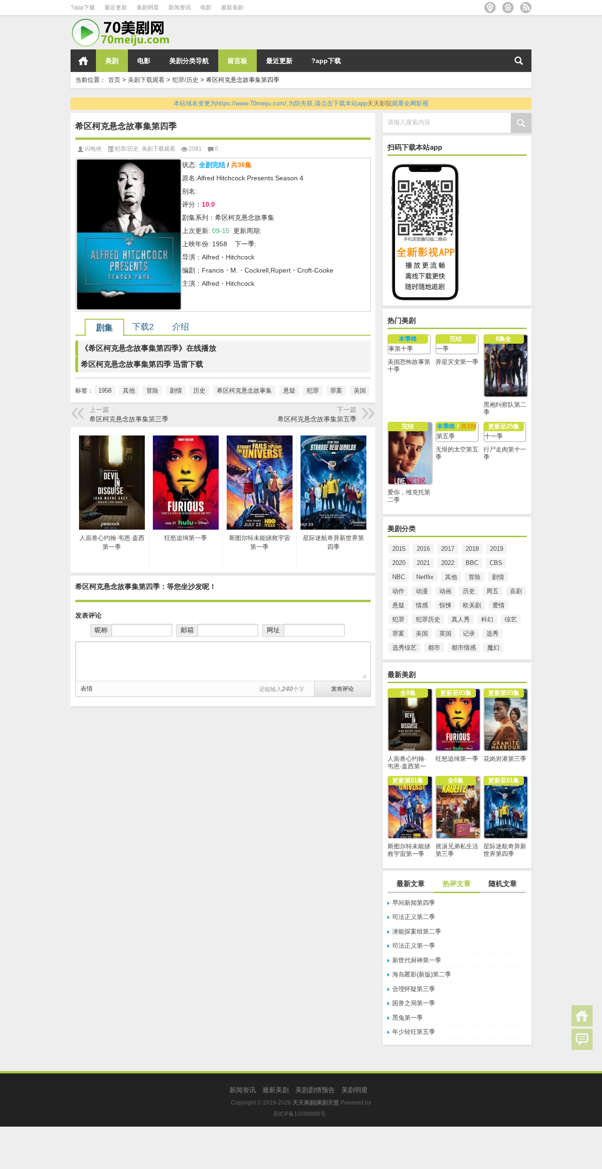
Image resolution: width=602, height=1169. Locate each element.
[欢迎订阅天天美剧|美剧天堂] (525, 7)
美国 (422, 633)
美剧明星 (147, 7)
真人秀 (461, 619)
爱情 (498, 605)
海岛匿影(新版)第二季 (421, 974)
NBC (398, 576)
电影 (206, 7)
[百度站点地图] (508, 7)
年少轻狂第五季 (413, 1031)
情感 (422, 605)
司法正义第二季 (413, 916)
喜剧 (516, 591)
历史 (469, 591)
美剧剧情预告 (315, 1090)
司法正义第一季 (413, 945)
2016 (423, 548)
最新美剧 (232, 7)
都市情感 (464, 647)
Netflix (425, 576)
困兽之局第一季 (413, 1003)
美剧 (112, 60)
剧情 (498, 576)
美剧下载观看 (146, 79)
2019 (496, 548)
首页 (83, 60)
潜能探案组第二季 (416, 931)
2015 (398, 548)
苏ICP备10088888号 (299, 1114)
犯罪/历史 (185, 79)
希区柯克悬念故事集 (244, 390)
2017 (447, 548)
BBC (472, 562)
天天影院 (379, 103)
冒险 (474, 576)
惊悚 (445, 605)
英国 (445, 633)
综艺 (511, 619)
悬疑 (398, 605)
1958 (104, 390)
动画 (445, 591)
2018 (472, 548)
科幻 (487, 619)
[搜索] (518, 60)
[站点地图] (490, 7)
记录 (469, 633)
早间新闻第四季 (413, 902)
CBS (496, 562)
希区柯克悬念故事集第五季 (316, 419)
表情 (86, 688)
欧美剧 (472, 605)
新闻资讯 (179, 7)
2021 (423, 562)
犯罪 (398, 619)
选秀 (492, 633)
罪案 (398, 633)
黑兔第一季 (407, 1017)
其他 (451, 576)
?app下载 (83, 7)
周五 (492, 591)
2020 (398, 562)
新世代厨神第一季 (416, 960)
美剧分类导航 (189, 60)
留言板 (237, 60)
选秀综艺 (404, 647)
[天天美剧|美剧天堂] (125, 21)
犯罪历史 (428, 619)
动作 (398, 591)
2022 (447, 562)
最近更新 (115, 7)
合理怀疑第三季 (413, 988)
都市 (434, 647)
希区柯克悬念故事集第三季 (128, 419)
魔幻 (493, 647)
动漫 (422, 591)
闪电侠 (93, 148)
